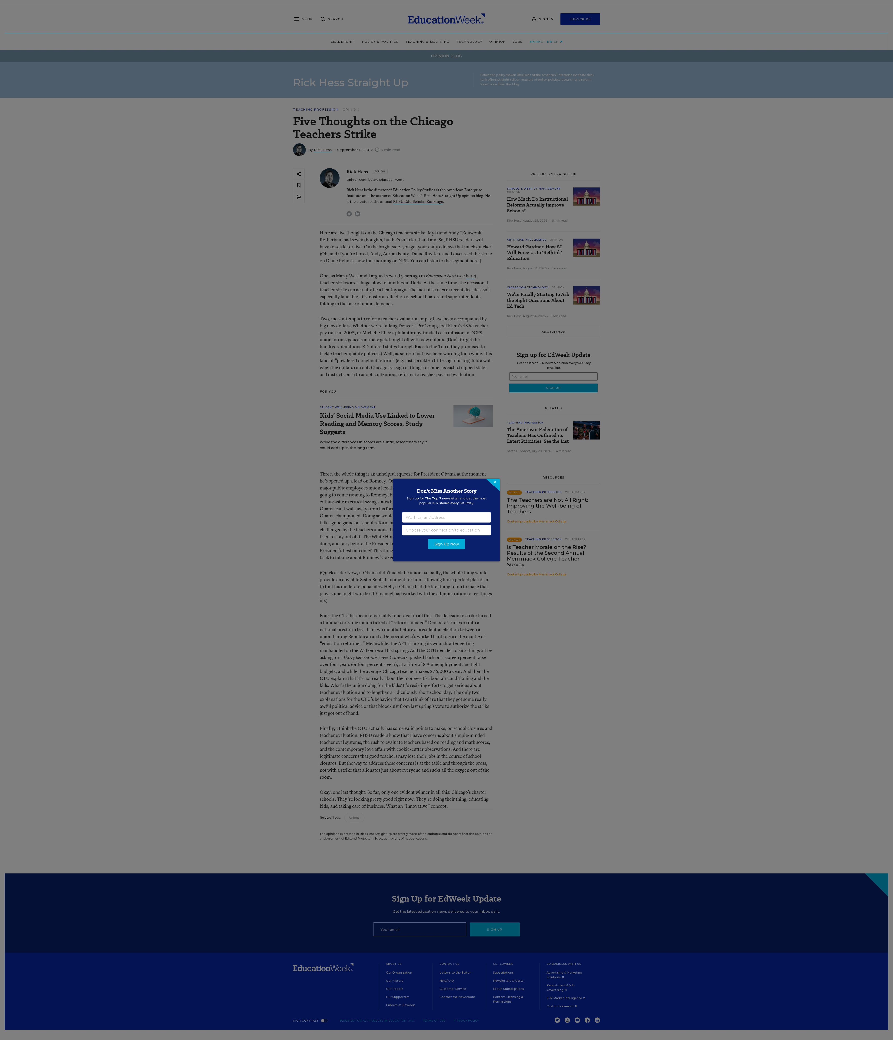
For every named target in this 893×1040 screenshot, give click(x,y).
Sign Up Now (446, 544)
